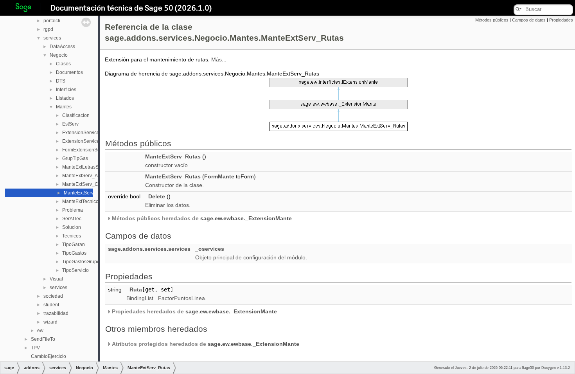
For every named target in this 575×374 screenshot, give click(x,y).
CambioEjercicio (48, 356)
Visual (56, 279)
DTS (60, 81)
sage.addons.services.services (149, 249)
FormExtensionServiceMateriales (97, 150)
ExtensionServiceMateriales (92, 141)
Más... (218, 59)
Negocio (59, 55)
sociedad (53, 296)
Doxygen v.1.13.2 (555, 368)
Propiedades (561, 20)
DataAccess (62, 46)
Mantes (64, 107)
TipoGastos (74, 253)
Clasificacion (76, 115)
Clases (63, 64)
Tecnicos (71, 236)
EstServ (70, 124)
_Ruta (134, 289)
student (51, 304)
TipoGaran (73, 244)
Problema (72, 210)
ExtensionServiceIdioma (88, 132)
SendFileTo (43, 339)
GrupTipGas (75, 158)
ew (40, 330)
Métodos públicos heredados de (201, 218)
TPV (35, 348)
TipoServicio (75, 270)
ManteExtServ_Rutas (86, 193)
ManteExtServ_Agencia (87, 175)
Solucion (71, 227)
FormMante (219, 176)
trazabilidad (55, 313)
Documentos (69, 72)
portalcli (51, 20)
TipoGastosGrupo (81, 261)
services (52, 38)
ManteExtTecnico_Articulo (89, 201)
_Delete (155, 196)
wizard (50, 322)
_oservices (209, 249)
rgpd (48, 29)
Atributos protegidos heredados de (204, 344)
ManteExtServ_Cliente (86, 184)
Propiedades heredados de (193, 311)
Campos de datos (529, 20)
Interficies (66, 89)
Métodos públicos (492, 20)
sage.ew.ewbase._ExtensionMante (246, 218)
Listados (65, 98)
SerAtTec (71, 218)
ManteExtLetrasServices (88, 167)
